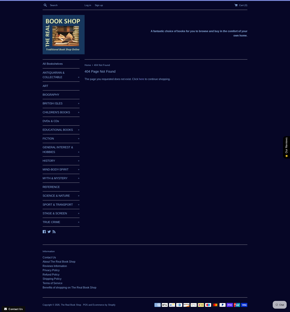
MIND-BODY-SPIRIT (61, 169)
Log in (88, 5)
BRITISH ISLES (61, 103)
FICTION (61, 138)
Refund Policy (51, 274)
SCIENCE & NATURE (61, 195)
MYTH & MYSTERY (61, 178)
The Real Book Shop (71, 305)
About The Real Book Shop (59, 261)
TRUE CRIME (61, 222)
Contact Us (49, 257)
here (141, 79)
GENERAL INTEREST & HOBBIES (61, 149)
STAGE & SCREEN (61, 213)
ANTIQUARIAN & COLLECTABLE (61, 75)
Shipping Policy (52, 278)
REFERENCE (51, 187)
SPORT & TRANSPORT (61, 204)
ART (45, 86)
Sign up (99, 5)
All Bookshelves (53, 63)
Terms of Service (52, 283)
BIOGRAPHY (51, 94)
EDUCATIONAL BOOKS (61, 129)
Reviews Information (55, 266)
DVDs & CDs (51, 121)
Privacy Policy (51, 270)
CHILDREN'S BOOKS (61, 112)
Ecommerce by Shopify (104, 305)
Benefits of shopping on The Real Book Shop (69, 287)
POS (85, 305)
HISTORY (61, 160)
